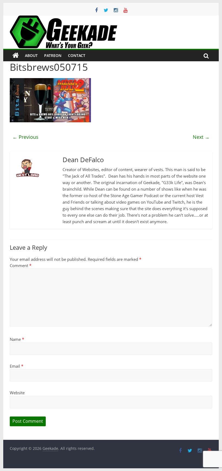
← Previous (25, 137)
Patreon (52, 55)
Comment (20, 265)
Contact (76, 55)
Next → (201, 137)
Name (17, 339)
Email (16, 366)
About (31, 55)
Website (17, 392)
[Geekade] (16, 55)
